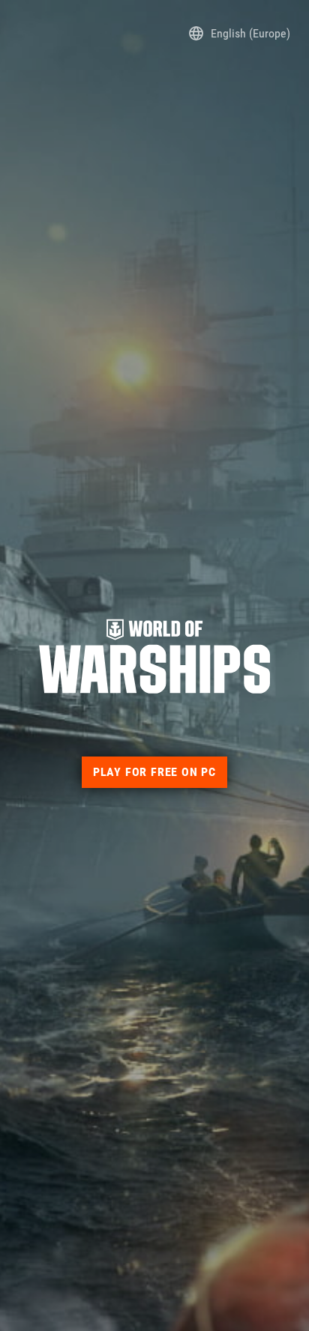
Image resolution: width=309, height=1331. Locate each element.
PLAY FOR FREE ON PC (154, 772)
